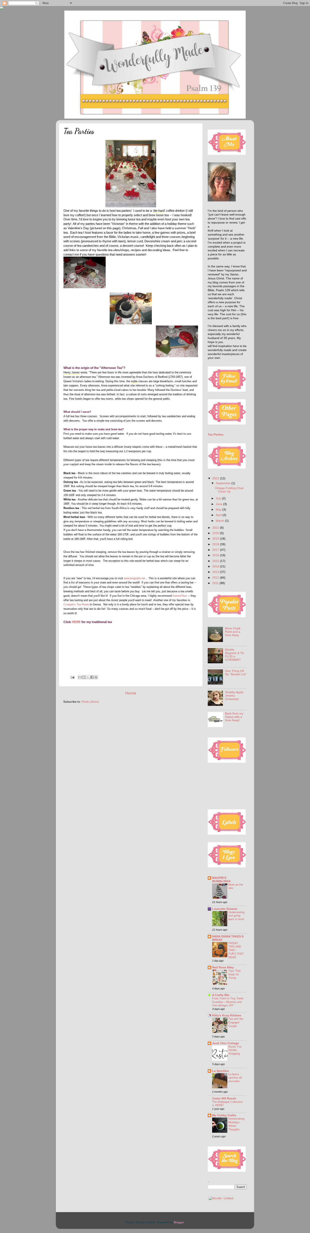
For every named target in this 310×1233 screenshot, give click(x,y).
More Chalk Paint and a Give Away (232, 632)
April (219, 515)
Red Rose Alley (223, 967)
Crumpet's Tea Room (76, 604)
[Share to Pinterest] (96, 677)
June (219, 504)
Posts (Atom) (90, 701)
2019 (216, 538)
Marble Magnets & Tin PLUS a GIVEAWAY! (234, 655)
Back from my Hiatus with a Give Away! (234, 717)
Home (130, 693)
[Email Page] (72, 677)
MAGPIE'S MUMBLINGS (221, 879)
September (223, 483)
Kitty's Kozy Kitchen (226, 1015)
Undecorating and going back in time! (236, 916)
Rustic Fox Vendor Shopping (235, 1050)
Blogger (179, 1222)
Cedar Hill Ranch (224, 1098)
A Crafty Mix (220, 995)
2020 (216, 533)
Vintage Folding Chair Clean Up (229, 489)
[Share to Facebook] (92, 677)
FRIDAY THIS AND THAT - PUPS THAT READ (236, 950)
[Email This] (80, 677)
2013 (216, 572)
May (219, 509)
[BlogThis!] (84, 677)
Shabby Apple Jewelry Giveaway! (234, 696)
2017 (216, 549)
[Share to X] (88, 677)
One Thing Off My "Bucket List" (236, 672)
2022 (216, 478)
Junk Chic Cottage (225, 1043)
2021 (216, 527)
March (220, 520)
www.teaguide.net (134, 578)
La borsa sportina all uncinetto (235, 1078)
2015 (216, 561)
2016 (216, 555)
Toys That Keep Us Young (234, 974)
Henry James (71, 372)
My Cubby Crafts (224, 1115)
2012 (216, 577)
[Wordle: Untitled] (221, 1198)
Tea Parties (216, 434)
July (219, 498)
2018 (216, 544)
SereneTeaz (180, 595)
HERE (76, 622)
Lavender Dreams (224, 908)
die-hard (158, 210)
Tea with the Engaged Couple (235, 1022)
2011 (216, 583)
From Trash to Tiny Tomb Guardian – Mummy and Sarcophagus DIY (227, 1002)
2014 (216, 566)
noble (134, 381)
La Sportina (220, 1070)
